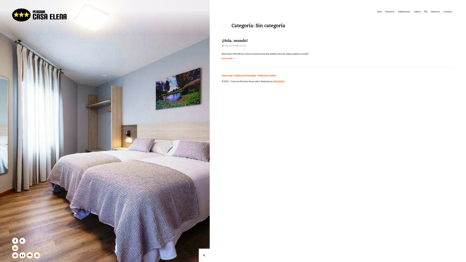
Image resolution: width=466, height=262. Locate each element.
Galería (417, 11)
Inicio (379, 11)
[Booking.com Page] (22, 241)
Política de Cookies (267, 75)
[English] (15, 255)
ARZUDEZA (279, 81)
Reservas (435, 11)
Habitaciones (404, 11)
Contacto (447, 11)
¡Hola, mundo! (235, 40)
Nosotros (390, 11)
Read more (227, 58)
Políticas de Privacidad (245, 75)
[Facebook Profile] (15, 241)
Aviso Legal (227, 75)
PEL (426, 11)
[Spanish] (15, 248)
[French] (22, 255)
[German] (30, 255)
